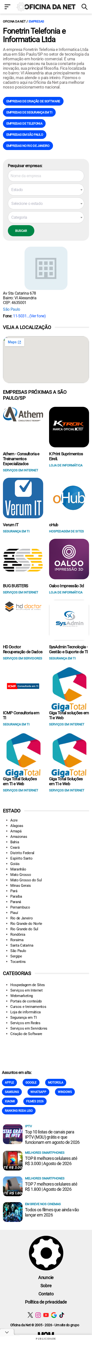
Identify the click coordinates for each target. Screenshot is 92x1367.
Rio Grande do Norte (26, 923)
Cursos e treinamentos (28, 1006)
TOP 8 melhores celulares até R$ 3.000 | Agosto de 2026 (51, 1161)
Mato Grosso (20, 874)
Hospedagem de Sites (27, 985)
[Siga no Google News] (54, 1315)
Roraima (17, 940)
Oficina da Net (14, 21)
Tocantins (18, 961)
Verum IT (11, 524)
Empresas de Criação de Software (33, 101)
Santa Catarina (21, 945)
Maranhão (18, 869)
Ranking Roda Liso (19, 1110)
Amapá (15, 831)
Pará (13, 891)
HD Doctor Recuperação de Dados (22, 649)
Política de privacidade (46, 1301)
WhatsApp (38, 1092)
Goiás (14, 864)
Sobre (46, 1285)
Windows (65, 1092)
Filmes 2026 (35, 1101)
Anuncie (46, 1277)
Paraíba (16, 896)
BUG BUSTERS (15, 585)
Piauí (14, 913)
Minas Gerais (20, 885)
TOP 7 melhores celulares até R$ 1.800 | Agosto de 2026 (51, 1186)
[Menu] (8, 7)
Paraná (15, 902)
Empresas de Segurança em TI (29, 112)
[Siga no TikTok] (62, 1315)
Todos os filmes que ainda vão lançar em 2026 (52, 1212)
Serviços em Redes (25, 1023)
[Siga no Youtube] (46, 1315)
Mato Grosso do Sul (26, 880)
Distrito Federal (22, 853)
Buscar (21, 231)
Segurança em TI (23, 1017)
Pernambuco (20, 907)
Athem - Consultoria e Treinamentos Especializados (21, 458)
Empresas (36, 21)
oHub (53, 524)
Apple (9, 1082)
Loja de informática (25, 1012)
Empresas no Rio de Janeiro (28, 146)
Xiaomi (10, 1101)
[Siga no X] (30, 1315)
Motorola (55, 1082)
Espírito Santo (21, 858)
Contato (46, 1293)
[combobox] (46, 189)
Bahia (14, 842)
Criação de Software (26, 1034)
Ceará (14, 847)
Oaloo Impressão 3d (66, 585)
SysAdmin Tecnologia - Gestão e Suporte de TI (68, 649)
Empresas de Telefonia (24, 123)
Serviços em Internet (26, 990)
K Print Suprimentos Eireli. (66, 456)
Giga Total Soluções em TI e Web (20, 781)
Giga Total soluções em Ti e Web (69, 715)
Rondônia (17, 934)
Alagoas (16, 826)
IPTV (28, 1126)
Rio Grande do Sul (24, 929)
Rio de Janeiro (21, 918)
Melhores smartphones (45, 1152)
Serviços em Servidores (28, 1028)
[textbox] (46, 189)
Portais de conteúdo (26, 1001)
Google (31, 1082)
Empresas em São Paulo (24, 134)
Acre (14, 820)
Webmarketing (21, 996)
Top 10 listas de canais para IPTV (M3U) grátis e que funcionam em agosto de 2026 (52, 1137)
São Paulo (11, 309)
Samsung (12, 1092)
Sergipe (16, 956)
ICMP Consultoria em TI (21, 715)
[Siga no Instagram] (38, 1315)
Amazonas (18, 836)
